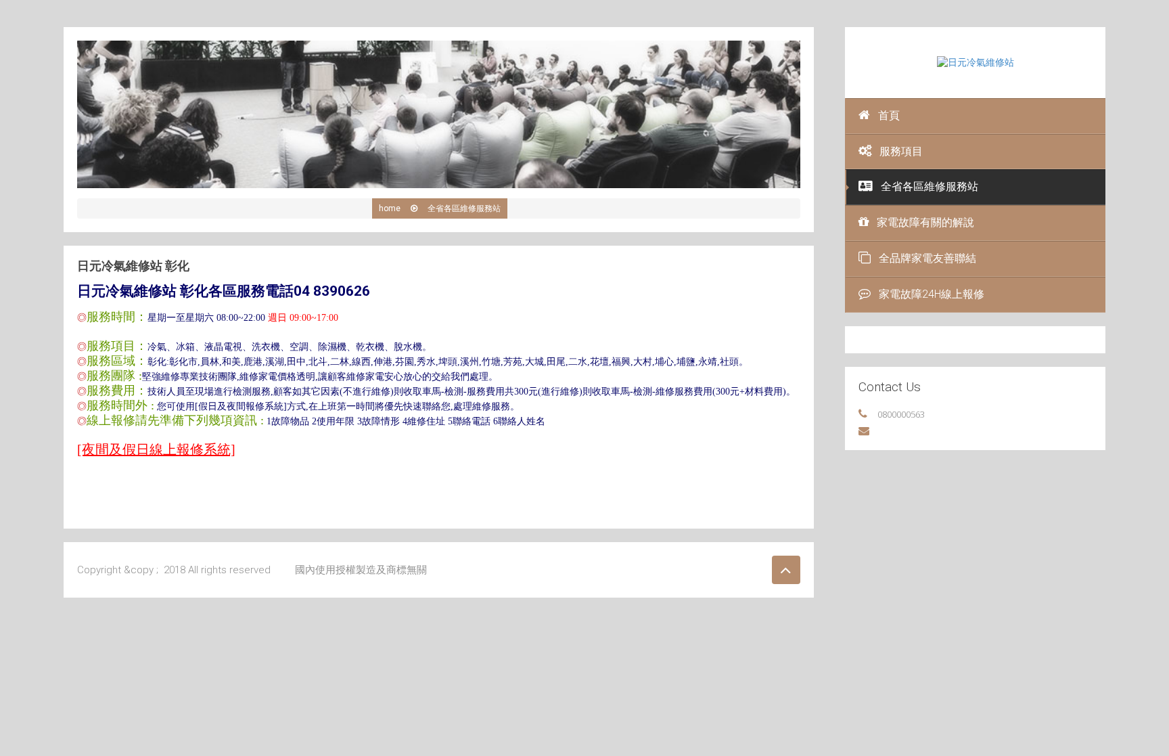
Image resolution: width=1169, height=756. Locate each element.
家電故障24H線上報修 (931, 294)
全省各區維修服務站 (929, 186)
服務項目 (901, 151)
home (389, 208)
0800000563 (901, 414)
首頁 (889, 115)
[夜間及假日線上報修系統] (156, 449)
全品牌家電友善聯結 (927, 258)
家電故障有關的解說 (925, 222)
